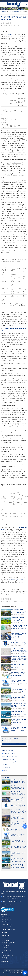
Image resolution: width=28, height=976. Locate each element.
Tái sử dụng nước (7, 924)
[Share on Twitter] (5, 23)
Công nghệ (5, 945)
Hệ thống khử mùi (7, 955)
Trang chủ (4, 11)
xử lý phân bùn (16, 163)
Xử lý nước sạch (6, 919)
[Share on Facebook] (3, 23)
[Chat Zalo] (25, 973)
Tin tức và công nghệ (13, 11)
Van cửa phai (5, 935)
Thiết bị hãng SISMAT (8, 943)
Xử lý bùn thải (6, 921)
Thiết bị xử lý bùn (7, 950)
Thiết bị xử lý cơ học (8, 948)
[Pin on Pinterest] (8, 23)
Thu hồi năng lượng (8, 927)
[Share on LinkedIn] (10, 23)
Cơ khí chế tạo (6, 953)
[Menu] (2, 4)
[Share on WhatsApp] (2, 23)
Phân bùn (11, 34)
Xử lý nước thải (6, 916)
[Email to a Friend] (7, 23)
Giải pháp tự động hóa (8, 929)
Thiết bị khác (6, 958)
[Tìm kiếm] (26, 4)
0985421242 (7, 741)
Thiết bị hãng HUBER (8, 940)
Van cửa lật (5, 937)
